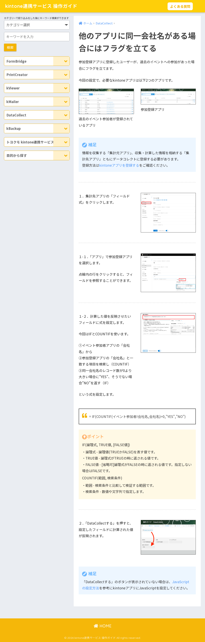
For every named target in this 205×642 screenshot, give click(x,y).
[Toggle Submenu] (61, 61)
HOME (105, 625)
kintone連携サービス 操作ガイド (41, 6)
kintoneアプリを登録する (119, 165)
